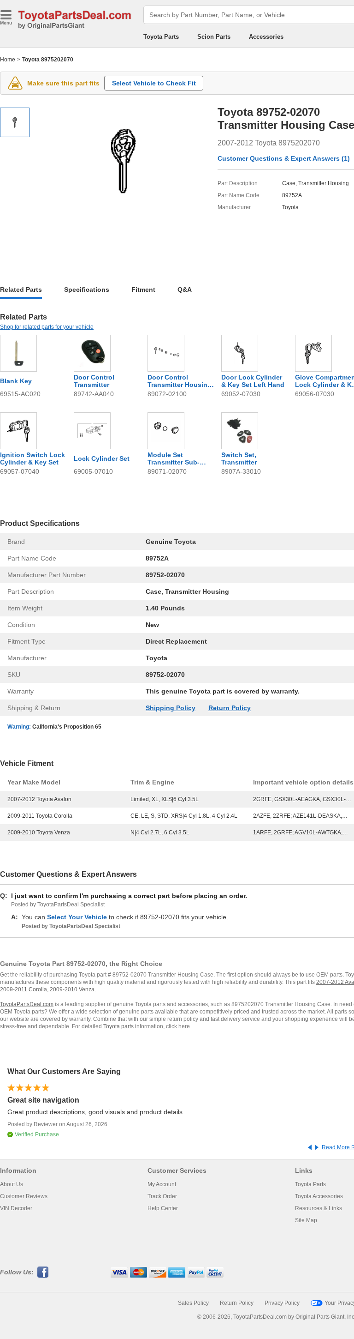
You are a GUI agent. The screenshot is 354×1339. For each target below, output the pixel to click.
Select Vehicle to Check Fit (154, 83)
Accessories (266, 36)
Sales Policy (193, 1303)
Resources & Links (318, 1208)
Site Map (306, 1220)
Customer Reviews (23, 1196)
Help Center (163, 1208)
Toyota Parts (161, 36)
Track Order (162, 1196)
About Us (11, 1184)
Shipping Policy (170, 708)
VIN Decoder (16, 1208)
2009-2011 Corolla (23, 989)
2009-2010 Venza (72, 989)
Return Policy (229, 708)
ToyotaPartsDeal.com (26, 1004)
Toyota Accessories (319, 1196)
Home (7, 59)
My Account (162, 1184)
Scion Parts (213, 36)
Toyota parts (118, 1026)
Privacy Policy (282, 1303)
